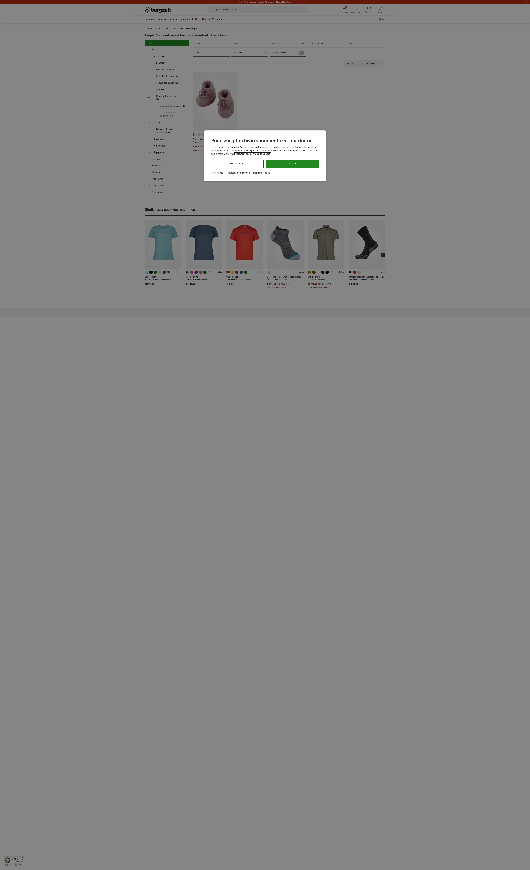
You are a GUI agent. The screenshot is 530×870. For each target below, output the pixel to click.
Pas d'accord (237, 163)
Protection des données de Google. (253, 154)
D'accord (292, 163)
